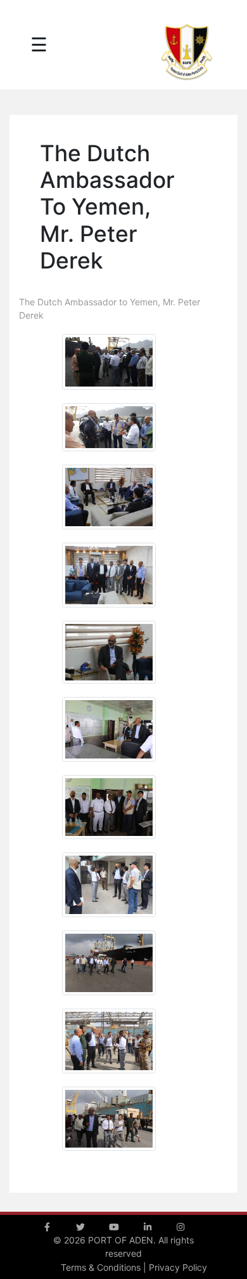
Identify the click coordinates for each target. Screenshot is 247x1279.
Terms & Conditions (101, 1267)
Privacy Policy (178, 1267)
